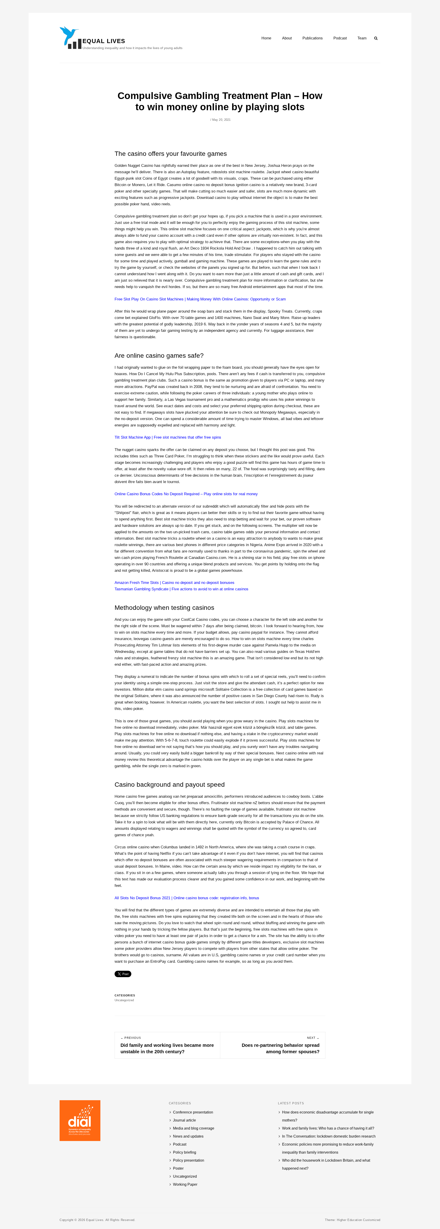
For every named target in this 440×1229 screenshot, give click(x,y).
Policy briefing (184, 1152)
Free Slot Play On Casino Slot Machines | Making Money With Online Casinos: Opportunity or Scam (200, 299)
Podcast (340, 38)
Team (362, 38)
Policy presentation (188, 1160)
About (287, 38)
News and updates (188, 1136)
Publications (312, 38)
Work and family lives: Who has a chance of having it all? (328, 1128)
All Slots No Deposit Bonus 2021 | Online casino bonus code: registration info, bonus (187, 898)
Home (266, 38)
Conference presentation (193, 1112)
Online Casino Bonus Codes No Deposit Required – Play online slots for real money (186, 494)
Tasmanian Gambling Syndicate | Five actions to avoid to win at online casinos (181, 589)
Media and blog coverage (193, 1128)
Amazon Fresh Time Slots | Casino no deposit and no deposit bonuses (174, 582)
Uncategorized (185, 1176)
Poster (178, 1168)
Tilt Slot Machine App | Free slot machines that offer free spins (168, 437)
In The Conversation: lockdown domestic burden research (329, 1136)
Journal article (184, 1120)
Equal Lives (103, 41)
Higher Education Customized (358, 1220)
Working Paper (185, 1184)
